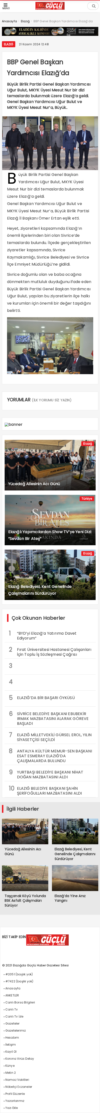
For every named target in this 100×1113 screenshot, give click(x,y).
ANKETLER (12, 995)
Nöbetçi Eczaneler (18, 1087)
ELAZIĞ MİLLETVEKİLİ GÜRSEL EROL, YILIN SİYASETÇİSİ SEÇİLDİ (50, 736)
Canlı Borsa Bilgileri (20, 1002)
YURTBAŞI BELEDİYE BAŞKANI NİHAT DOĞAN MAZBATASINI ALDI (46, 774)
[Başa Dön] (91, 1104)
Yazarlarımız (14, 1101)
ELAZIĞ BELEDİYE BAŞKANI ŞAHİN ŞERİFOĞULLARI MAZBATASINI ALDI (45, 790)
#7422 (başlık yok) (19, 981)
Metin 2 (10, 1073)
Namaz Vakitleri (17, 1080)
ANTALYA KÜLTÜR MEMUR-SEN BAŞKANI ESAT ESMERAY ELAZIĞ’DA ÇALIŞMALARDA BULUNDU (50, 755)
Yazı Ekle (11, 1108)
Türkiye (87, 499)
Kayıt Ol (11, 1052)
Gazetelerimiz (15, 1030)
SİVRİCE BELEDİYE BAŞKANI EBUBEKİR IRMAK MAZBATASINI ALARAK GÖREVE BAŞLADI (49, 718)
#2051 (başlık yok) (19, 974)
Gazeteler (12, 1023)
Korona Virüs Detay (19, 1059)
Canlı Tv (11, 1009)
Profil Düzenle (15, 1094)
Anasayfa (13, 988)
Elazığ (8, 44)
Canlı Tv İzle (14, 1016)
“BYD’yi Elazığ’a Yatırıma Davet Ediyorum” (43, 635)
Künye (10, 1066)
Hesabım (12, 1037)
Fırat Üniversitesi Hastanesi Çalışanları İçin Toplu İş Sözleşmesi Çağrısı (50, 651)
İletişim (10, 1044)
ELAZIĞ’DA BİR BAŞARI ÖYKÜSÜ (42, 698)
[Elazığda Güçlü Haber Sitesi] (50, 8)
